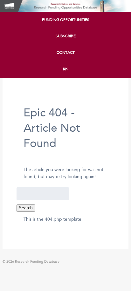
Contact (66, 53)
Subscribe (66, 36)
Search (26, 208)
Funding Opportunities (65, 20)
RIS (65, 69)
